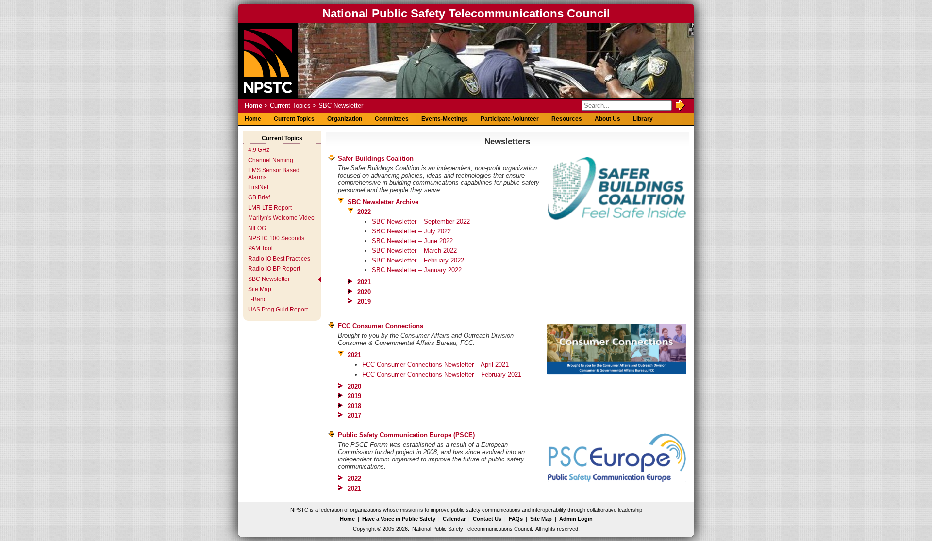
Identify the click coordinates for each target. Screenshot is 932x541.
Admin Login (576, 519)
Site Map (259, 289)
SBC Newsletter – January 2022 (417, 270)
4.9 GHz (258, 150)
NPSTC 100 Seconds (276, 238)
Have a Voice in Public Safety (398, 519)
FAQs (516, 519)
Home (253, 105)
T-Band (257, 299)
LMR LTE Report (270, 207)
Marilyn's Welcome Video (281, 217)
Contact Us (487, 519)
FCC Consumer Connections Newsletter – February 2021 (441, 374)
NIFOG (257, 228)
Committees (392, 118)
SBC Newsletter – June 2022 (412, 241)
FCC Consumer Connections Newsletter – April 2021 (435, 364)
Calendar (454, 519)
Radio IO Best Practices (279, 258)
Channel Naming (270, 160)
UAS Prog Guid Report (278, 309)
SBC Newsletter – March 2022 (414, 250)
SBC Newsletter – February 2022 (418, 260)
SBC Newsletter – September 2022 (421, 221)
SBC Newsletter (269, 279)
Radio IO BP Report (274, 268)
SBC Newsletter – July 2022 (411, 231)
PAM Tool (260, 248)
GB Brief (259, 197)
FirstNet (258, 187)
